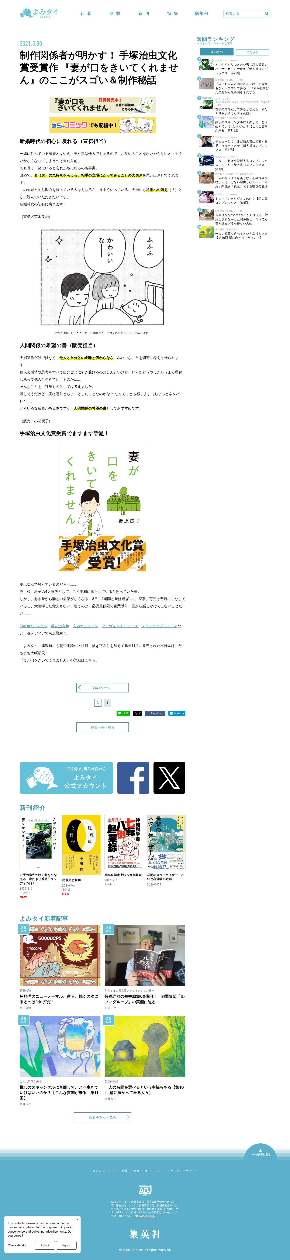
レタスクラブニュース (159, 626)
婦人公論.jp (60, 626)
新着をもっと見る (102, 1117)
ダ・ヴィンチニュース (120, 626)
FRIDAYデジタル (33, 626)
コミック (252, 52)
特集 (172, 13)
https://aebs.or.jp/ (145, 1216)
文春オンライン (85, 626)
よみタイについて (105, 1170)
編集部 (201, 13)
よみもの (217, 52)
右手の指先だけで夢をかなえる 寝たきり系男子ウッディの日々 (38, 879)
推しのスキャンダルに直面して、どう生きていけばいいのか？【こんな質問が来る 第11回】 (59, 1092)
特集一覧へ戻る (102, 727)
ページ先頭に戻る (260, 1160)
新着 (86, 13)
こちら (90, 660)
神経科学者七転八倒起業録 (123, 875)
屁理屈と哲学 (71, 880)
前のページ (102, 688)
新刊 (144, 13)
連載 (115, 13)
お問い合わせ (130, 1170)
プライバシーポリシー (182, 1170)
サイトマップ (153, 1170)
